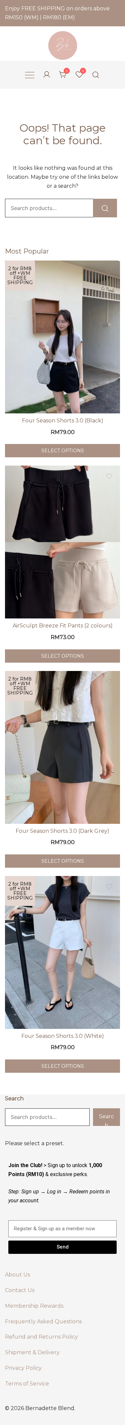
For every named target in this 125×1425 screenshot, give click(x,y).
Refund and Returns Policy (41, 1337)
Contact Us (19, 1290)
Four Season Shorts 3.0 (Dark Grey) (62, 831)
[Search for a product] (96, 74)
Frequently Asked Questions (43, 1321)
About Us (17, 1274)
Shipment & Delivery (32, 1352)
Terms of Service (27, 1383)
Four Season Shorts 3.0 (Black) (62, 420)
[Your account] (47, 74)
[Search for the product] (105, 208)
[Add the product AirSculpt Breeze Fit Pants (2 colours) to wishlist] (109, 476)
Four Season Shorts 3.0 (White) (62, 1036)
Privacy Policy (23, 1368)
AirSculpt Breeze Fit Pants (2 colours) (63, 625)
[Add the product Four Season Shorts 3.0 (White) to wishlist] (109, 887)
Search (14, 1098)
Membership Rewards (34, 1306)
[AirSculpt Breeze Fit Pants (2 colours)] (62, 542)
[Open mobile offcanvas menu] (29, 74)
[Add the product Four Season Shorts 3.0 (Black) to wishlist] (109, 271)
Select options (62, 451)
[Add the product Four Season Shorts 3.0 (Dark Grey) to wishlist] (109, 682)
